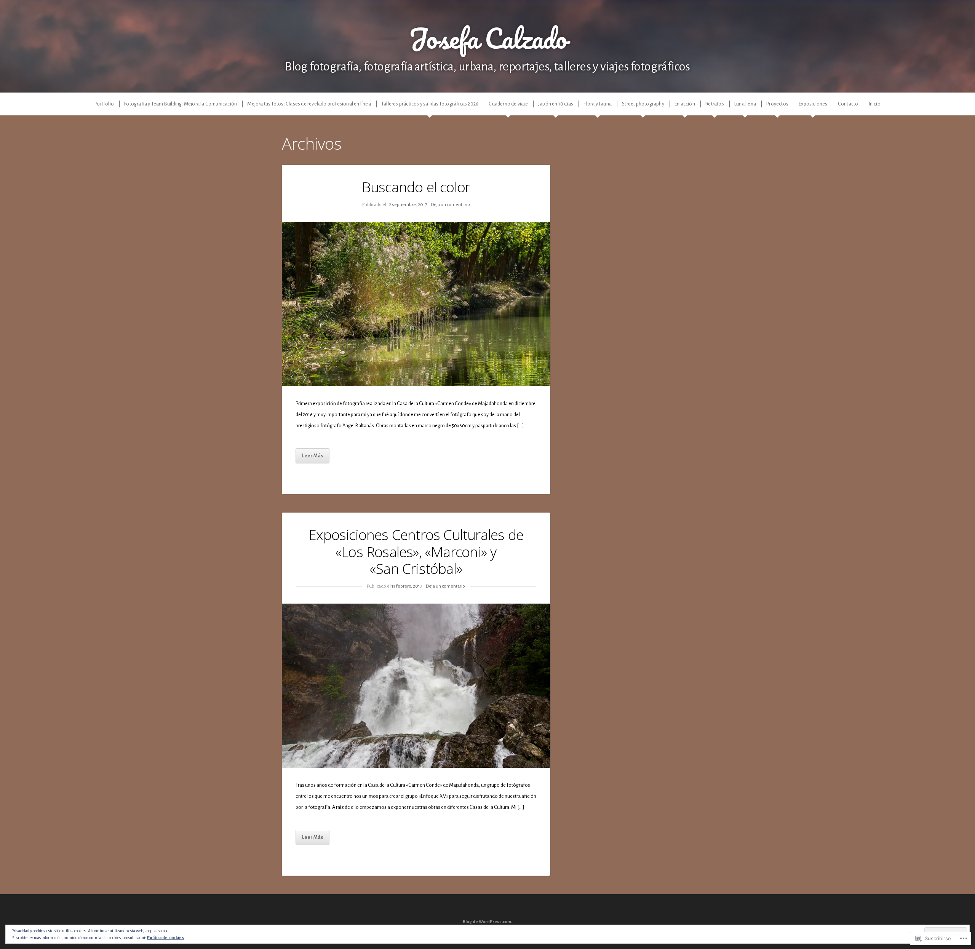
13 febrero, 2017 (407, 586)
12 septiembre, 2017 (407, 204)
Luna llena (745, 104)
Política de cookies (165, 937)
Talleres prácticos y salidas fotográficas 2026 (429, 104)
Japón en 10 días (555, 104)
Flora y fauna (597, 104)
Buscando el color (416, 187)
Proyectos (777, 104)
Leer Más (312, 456)
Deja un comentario (450, 204)
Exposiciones (813, 104)
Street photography (643, 104)
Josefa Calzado (488, 38)
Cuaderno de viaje (508, 104)
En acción (685, 104)
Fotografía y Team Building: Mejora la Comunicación (180, 104)
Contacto (848, 104)
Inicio (875, 104)
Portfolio (104, 104)
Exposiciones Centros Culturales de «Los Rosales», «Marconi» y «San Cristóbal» (415, 551)
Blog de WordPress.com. (487, 921)
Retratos (714, 104)
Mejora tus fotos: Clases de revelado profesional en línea (309, 104)
